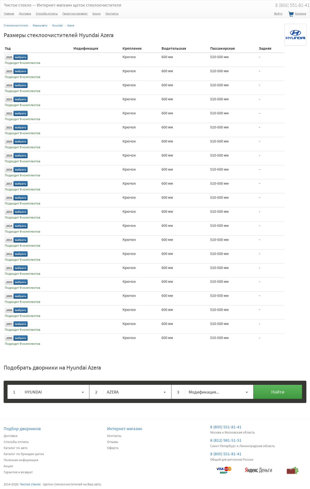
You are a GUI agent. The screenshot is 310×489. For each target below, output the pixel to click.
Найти (277, 392)
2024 (9, 85)
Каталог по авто (16, 448)
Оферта (112, 448)
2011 (9, 268)
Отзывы (112, 442)
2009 (9, 296)
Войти (278, 13)
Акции (97, 13)
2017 (9, 183)
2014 (9, 226)
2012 (9, 254)
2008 (9, 310)
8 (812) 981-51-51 (225, 440)
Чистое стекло (62, 5)
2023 (9, 99)
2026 (9, 57)
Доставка (25, 13)
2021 (9, 127)
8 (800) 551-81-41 (225, 427)
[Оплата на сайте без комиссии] (224, 468)
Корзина (300, 13)
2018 (9, 169)
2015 (9, 211)
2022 (9, 113)
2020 (9, 141)
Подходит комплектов (22, 63)
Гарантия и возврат (75, 13)
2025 (9, 71)
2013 (9, 240)
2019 (9, 155)
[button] (48, 392)
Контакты (112, 13)
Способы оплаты (47, 13)
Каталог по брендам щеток (24, 454)
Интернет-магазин (124, 428)
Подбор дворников (22, 428)
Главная (9, 13)
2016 (9, 197)
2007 (9, 324)
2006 (9, 338)
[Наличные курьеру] (293, 468)
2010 (9, 282)
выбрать (20, 57)
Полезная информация (21, 460)
